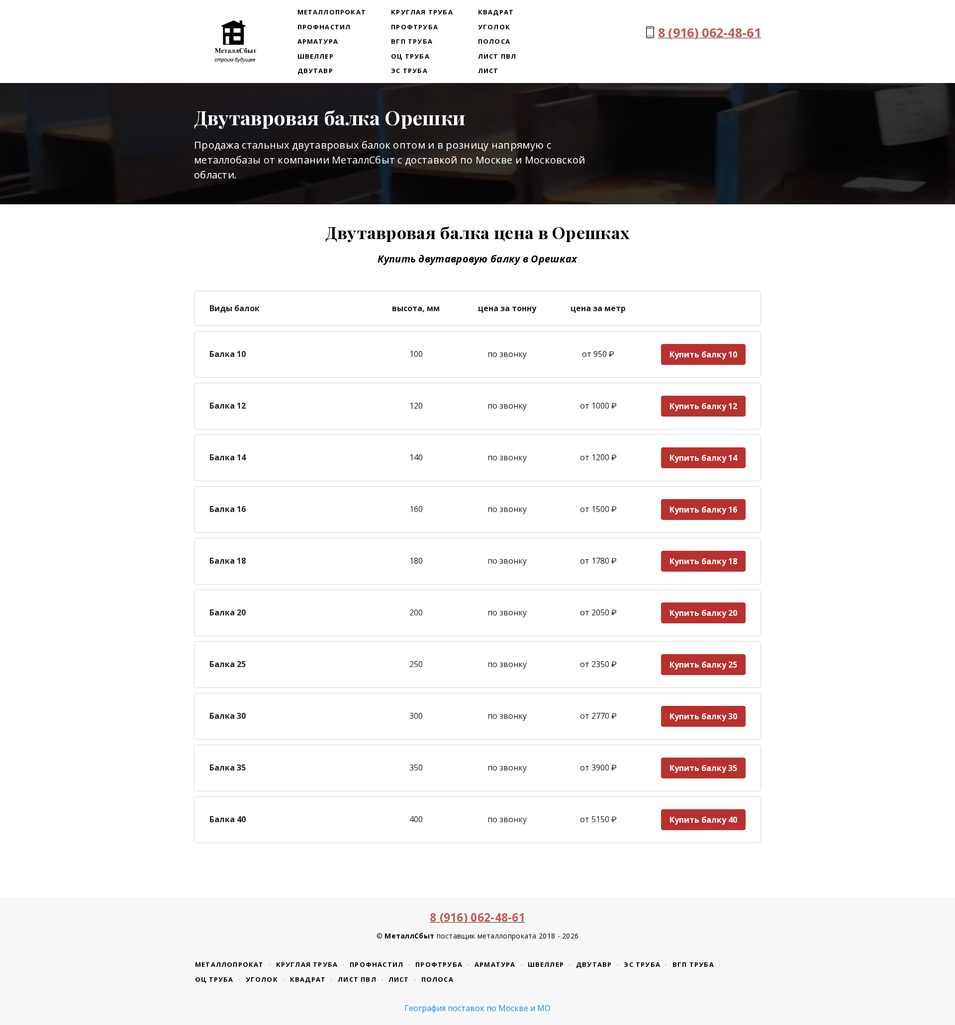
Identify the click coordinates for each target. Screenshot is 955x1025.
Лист (488, 70)
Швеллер (315, 56)
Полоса (494, 41)
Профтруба (414, 26)
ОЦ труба (410, 56)
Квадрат (496, 11)
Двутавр (315, 70)
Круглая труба (422, 11)
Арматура (318, 41)
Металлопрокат (332, 11)
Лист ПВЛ (497, 56)
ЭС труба (409, 70)
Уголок (494, 26)
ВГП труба (412, 41)
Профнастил (324, 26)
